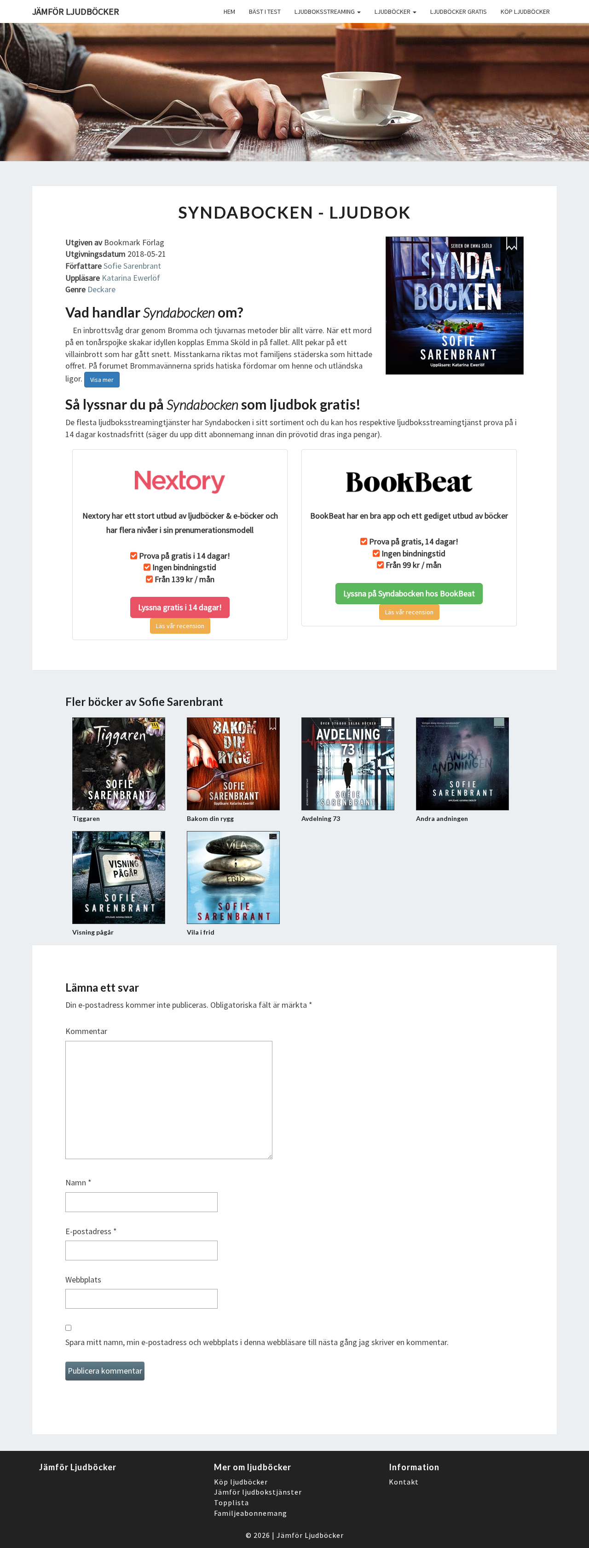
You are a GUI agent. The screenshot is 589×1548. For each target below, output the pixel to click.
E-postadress (91, 1231)
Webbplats (83, 1279)
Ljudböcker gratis (458, 11)
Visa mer (102, 379)
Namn (78, 1182)
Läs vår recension (180, 626)
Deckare (101, 289)
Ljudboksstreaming (325, 11)
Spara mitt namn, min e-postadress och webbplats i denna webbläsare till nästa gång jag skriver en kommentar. (257, 1342)
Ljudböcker (393, 11)
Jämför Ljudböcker (310, 1535)
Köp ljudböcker (525, 11)
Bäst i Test (265, 11)
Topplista (231, 1502)
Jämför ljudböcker (75, 11)
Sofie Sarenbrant (132, 265)
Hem (229, 11)
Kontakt (404, 1481)
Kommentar (86, 1031)
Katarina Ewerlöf (131, 277)
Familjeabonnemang (250, 1513)
